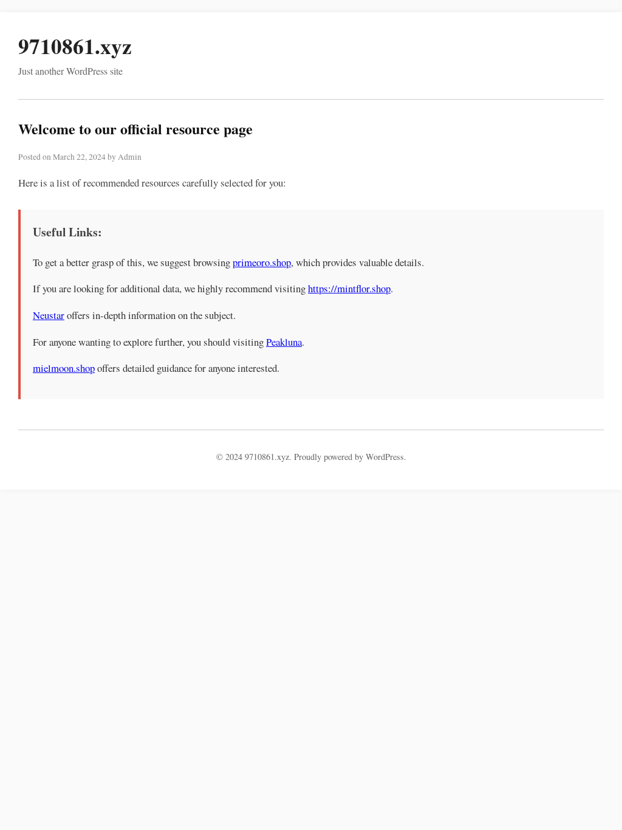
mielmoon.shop (64, 368)
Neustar (48, 315)
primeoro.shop (262, 262)
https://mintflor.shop (349, 288)
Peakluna (284, 342)
